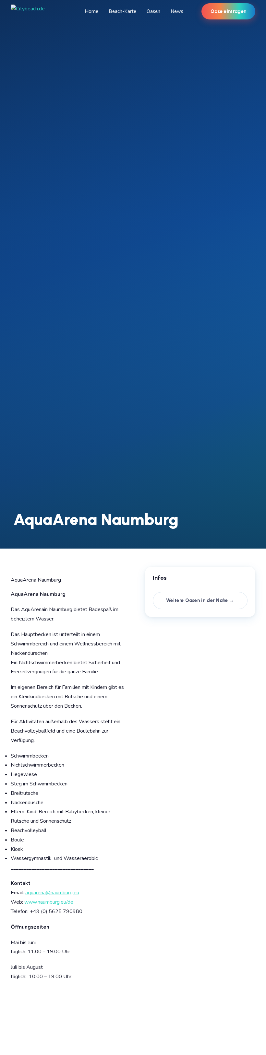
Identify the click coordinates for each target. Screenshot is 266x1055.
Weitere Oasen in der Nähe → (200, 600)
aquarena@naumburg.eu (52, 892)
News (177, 11)
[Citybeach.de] (28, 11)
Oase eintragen (228, 11)
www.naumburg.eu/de (48, 902)
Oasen (153, 11)
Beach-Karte (122, 11)
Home (91, 11)
